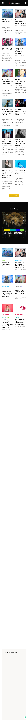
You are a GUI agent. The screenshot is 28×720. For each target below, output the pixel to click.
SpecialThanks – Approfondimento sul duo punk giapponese (7, 294)
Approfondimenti (6, 314)
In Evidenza (6, 229)
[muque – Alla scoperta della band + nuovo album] (7, 73)
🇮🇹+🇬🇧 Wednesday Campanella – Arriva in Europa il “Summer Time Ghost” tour (7, 323)
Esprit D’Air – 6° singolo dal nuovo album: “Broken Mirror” (13, 233)
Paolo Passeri (3, 24)
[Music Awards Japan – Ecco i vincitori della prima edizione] (20, 308)
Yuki (16, 85)
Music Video (13, 229)
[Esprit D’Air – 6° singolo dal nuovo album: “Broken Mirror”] (14, 225)
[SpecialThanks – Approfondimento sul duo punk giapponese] (20, 42)
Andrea (3, 329)
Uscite (21, 229)
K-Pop (22, 315)
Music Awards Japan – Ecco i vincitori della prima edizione (19, 322)
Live (25, 315)
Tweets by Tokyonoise (10, 652)
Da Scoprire (4, 288)
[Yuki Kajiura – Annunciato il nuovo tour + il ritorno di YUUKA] (20, 103)
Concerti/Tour (18, 260)
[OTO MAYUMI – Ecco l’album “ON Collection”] (20, 73)
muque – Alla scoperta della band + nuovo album (7, 81)
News (18, 229)
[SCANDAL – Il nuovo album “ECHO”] (7, 13)
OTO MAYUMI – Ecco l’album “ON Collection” (20, 81)
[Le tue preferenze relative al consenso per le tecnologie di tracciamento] (25, 717)
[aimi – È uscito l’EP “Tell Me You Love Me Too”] (20, 164)
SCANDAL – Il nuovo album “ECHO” (6, 264)
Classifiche (17, 315)
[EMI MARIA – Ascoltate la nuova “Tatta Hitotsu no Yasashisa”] (20, 133)
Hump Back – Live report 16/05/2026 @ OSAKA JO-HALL (20, 21)
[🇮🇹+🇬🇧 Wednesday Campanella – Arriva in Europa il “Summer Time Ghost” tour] (7, 308)
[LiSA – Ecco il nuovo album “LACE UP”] (7, 42)
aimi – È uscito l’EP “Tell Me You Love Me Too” (20, 172)
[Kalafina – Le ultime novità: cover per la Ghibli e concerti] (7, 133)
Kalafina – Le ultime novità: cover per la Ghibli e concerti (7, 141)
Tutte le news (14, 195)
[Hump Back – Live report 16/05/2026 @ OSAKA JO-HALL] (20, 13)
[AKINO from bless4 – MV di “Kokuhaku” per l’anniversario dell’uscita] (7, 103)
